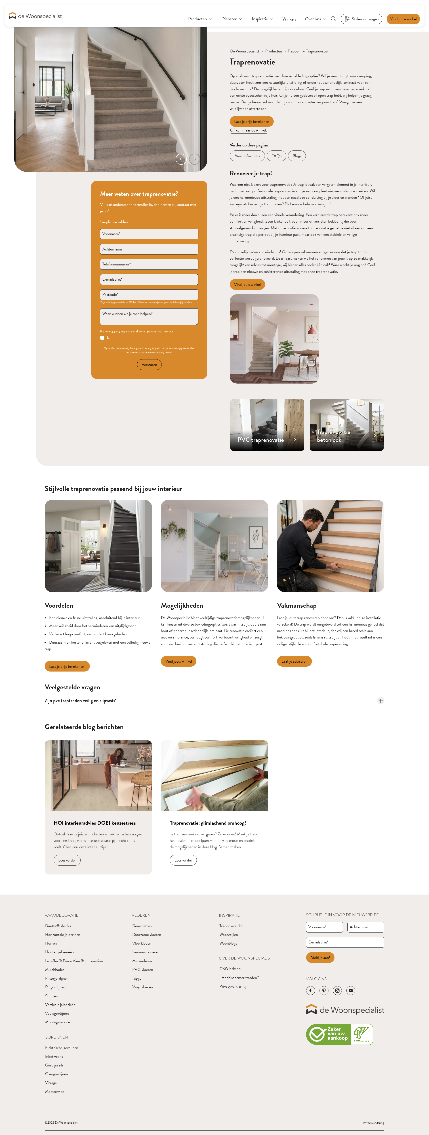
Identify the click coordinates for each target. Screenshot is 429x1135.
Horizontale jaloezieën (62, 934)
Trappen (294, 51)
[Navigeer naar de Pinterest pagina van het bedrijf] (324, 990)
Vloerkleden (141, 943)
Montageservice (57, 1022)
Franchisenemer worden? (239, 977)
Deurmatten (142, 926)
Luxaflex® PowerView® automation (74, 961)
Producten (273, 51)
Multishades (54, 969)
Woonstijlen (228, 934)
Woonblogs (228, 943)
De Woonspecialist (244, 51)
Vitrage (51, 1083)
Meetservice (54, 1091)
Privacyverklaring (232, 986)
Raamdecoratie (61, 915)
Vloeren (141, 915)
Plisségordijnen (57, 978)
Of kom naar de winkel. (249, 130)
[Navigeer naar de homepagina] (35, 15)
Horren (51, 943)
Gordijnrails (54, 1065)
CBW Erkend (230, 969)
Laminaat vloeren (145, 952)
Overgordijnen (56, 1074)
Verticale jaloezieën (60, 1004)
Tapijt (136, 978)
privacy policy (164, 352)
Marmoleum (142, 961)
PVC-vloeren (142, 969)
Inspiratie (229, 915)
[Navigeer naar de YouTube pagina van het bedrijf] (350, 990)
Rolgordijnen (55, 987)
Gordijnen (56, 1037)
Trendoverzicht (231, 926)
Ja (108, 338)
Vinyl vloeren (142, 987)
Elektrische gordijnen (61, 1048)
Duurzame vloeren (146, 934)
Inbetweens (54, 1056)
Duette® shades (58, 926)
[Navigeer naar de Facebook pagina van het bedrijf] (310, 990)
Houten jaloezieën (59, 952)
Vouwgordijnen (57, 1013)
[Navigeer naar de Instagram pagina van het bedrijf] (337, 990)
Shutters (52, 996)
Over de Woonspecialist (245, 958)
